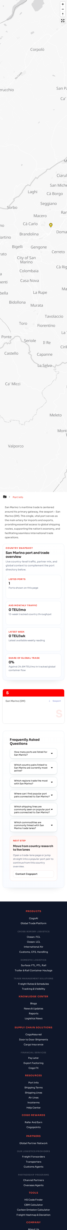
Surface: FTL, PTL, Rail (33, 965)
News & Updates (33, 1008)
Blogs (33, 1003)
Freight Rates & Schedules (33, 984)
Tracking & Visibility (33, 988)
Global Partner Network (33, 1143)
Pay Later (33, 1058)
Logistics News (33, 1018)
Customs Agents (33, 1166)
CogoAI (33, 918)
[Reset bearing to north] (62, 14)
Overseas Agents (33, 1185)
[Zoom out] (62, 9)
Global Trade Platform (33, 923)
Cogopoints (33, 1127)
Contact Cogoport (26, 874)
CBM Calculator (33, 1204)
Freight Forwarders (33, 1156)
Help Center (33, 1107)
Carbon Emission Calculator (33, 1209)
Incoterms (33, 1102)
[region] (33, 246)
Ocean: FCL (33, 937)
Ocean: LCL (33, 941)
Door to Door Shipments (33, 1039)
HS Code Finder (33, 1199)
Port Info (33, 1082)
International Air (33, 946)
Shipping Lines (33, 1092)
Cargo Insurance (33, 1044)
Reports (33, 1013)
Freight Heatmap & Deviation (33, 1214)
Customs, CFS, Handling (33, 952)
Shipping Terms (33, 1087)
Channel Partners (33, 1180)
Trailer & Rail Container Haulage (33, 970)
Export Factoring (33, 1063)
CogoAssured (33, 1034)
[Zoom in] (62, 4)
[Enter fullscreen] (62, 20)
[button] (7, 497)
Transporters (33, 1161)
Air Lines (33, 1097)
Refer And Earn (33, 1122)
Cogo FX (33, 1068)
